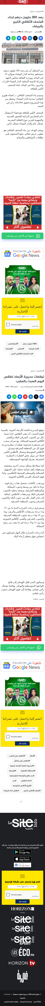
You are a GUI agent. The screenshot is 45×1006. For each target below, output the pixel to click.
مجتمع (32, 11)
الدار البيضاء (33, 348)
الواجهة (9, 348)
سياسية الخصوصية (26, 1002)
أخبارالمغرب (12, 343)
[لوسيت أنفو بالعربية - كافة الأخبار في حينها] (22, 2)
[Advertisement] (22, 165)
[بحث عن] (4, 2)
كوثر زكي (37, 32)
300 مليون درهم (30, 343)
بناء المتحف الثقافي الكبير (21, 353)
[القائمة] (40, 2)
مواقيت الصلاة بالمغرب (11, 1002)
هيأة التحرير (37, 1002)
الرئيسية (39, 11)
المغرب (20, 348)
